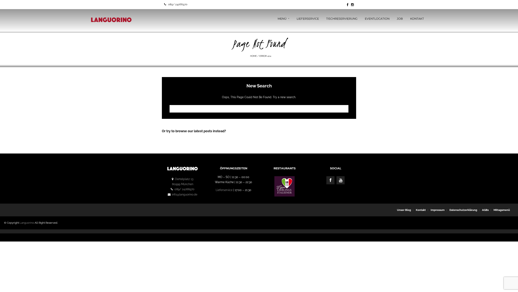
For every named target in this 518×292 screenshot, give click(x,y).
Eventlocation (377, 18)
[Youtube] (340, 180)
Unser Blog (404, 209)
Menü (282, 18)
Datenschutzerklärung (463, 209)
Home (253, 56)
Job (400, 18)
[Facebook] (330, 180)
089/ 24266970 (177, 4)
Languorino (27, 222)
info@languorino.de (184, 194)
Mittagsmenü (502, 209)
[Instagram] (352, 5)
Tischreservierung (342, 18)
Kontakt (417, 18)
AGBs (485, 209)
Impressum (438, 209)
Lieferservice (308, 18)
